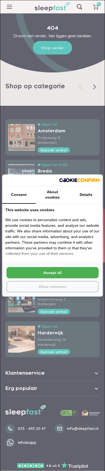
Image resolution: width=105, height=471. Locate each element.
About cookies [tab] (52, 194)
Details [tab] (86, 194)
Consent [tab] (19, 194)
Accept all (52, 273)
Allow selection (52, 286)
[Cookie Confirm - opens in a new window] (79, 180)
